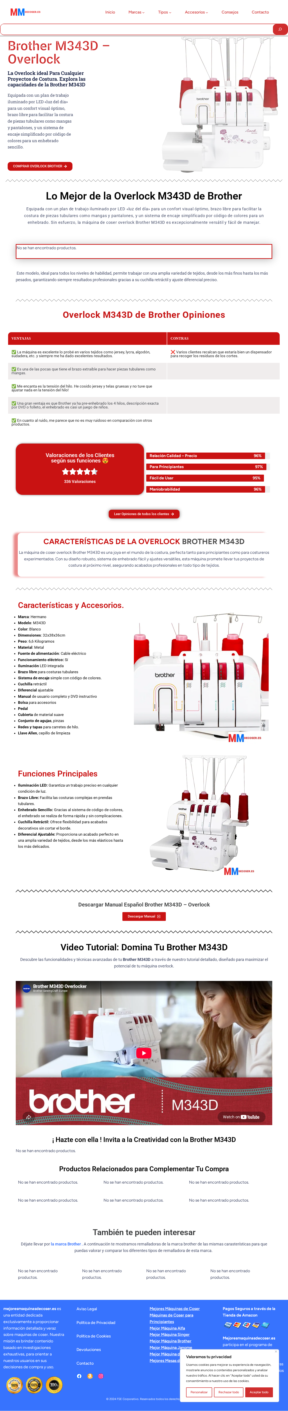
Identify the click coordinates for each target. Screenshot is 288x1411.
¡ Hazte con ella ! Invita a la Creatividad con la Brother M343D (144, 1140)
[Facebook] (79, 1376)
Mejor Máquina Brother (170, 1341)
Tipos (163, 12)
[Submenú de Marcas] (143, 12)
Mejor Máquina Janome (171, 1347)
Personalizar (199, 1392)
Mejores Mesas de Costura (173, 1360)
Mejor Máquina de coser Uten (176, 1354)
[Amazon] (90, 1376)
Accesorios (195, 12)
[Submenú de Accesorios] (207, 12)
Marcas (134, 12)
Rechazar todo (228, 1392)
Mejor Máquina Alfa (167, 1328)
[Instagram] (101, 1376)
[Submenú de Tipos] (170, 12)
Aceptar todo (259, 1392)
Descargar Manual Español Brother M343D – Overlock (144, 905)
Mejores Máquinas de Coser (175, 1308)
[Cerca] (276, 1351)
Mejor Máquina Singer (170, 1334)
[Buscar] (280, 29)
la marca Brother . (67, 1244)
